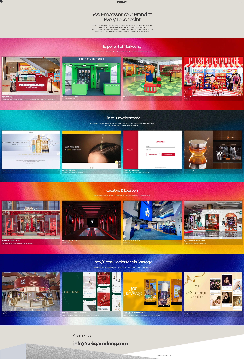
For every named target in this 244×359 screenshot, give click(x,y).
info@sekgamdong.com (100, 343)
